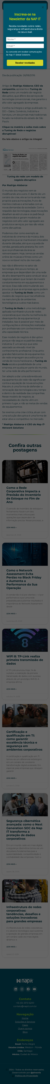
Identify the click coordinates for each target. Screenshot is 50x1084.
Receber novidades (25, 62)
